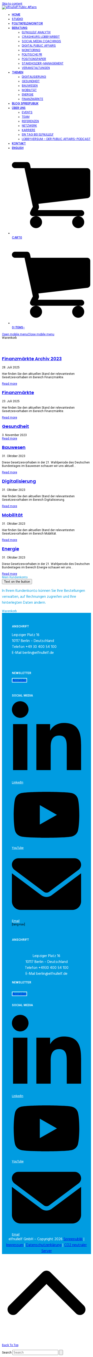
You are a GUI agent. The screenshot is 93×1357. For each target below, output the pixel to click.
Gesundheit (15, 426)
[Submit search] (61, 1352)
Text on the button (17, 581)
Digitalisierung (19, 481)
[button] (28, 334)
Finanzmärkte (18, 392)
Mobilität (12, 515)
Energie (10, 549)
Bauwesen (14, 447)
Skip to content (12, 3)
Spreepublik (73, 1239)
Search (7, 1352)
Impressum (14, 1245)
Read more (9, 383)
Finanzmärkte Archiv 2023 (32, 359)
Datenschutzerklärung (44, 1245)
